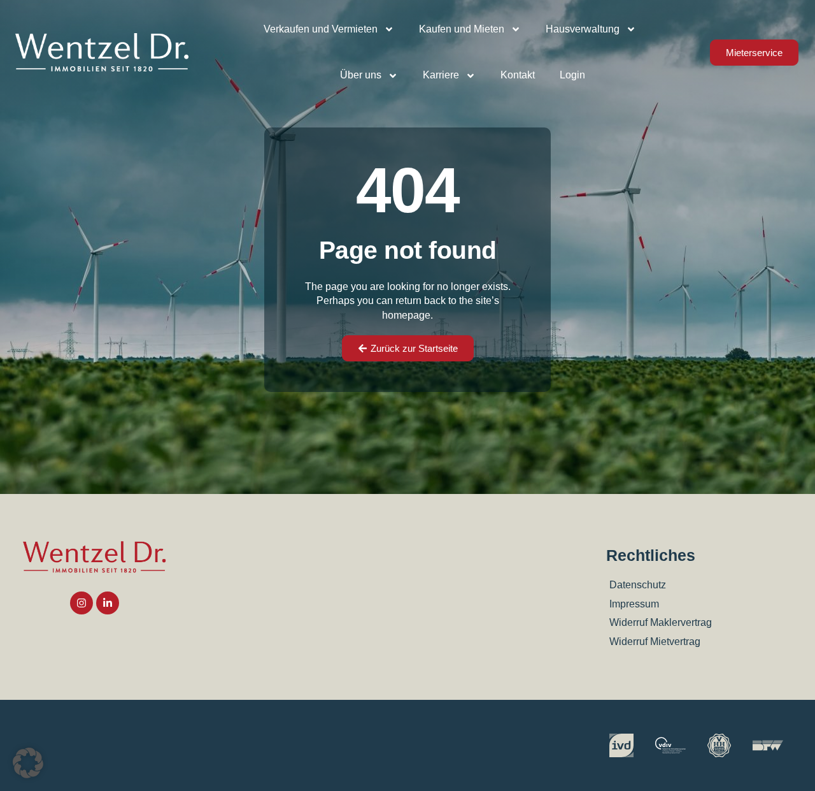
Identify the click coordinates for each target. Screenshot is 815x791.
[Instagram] (81, 602)
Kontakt (517, 74)
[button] (28, 763)
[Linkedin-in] (107, 602)
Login (572, 74)
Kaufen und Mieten (461, 29)
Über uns (360, 74)
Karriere (441, 74)
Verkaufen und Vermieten (321, 29)
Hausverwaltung (583, 29)
